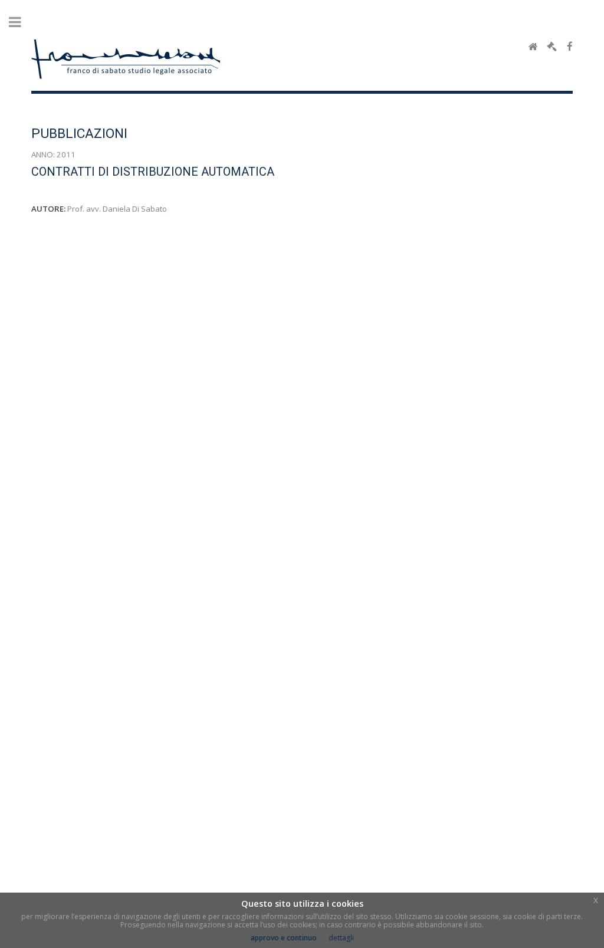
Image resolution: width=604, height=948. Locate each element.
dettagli (341, 938)
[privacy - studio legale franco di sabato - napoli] (552, 47)
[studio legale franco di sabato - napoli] (532, 47)
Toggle (21, 22)
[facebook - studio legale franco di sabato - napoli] (570, 47)
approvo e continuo (284, 938)
